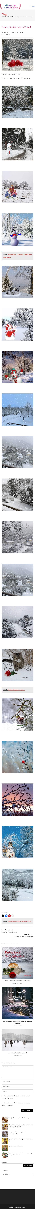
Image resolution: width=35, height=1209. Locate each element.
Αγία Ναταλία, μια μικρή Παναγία (16, 1146)
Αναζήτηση (4, 1162)
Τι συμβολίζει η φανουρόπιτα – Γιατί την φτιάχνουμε (20, 1117)
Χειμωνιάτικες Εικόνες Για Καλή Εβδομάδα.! (17, 980)
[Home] (2, 16)
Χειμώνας (20, 32)
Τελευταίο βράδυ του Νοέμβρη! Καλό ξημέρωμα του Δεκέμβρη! (17, 1022)
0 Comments (7, 34)
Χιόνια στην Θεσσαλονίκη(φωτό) (17, 1052)
